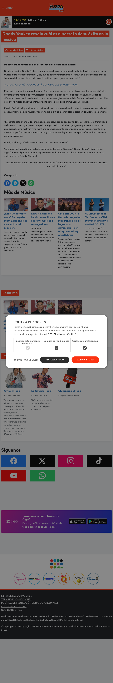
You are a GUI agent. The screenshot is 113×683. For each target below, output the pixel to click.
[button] (26, 359)
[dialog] (56, 341)
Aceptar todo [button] (85, 359)
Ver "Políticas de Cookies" (63, 334)
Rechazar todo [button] (55, 359)
